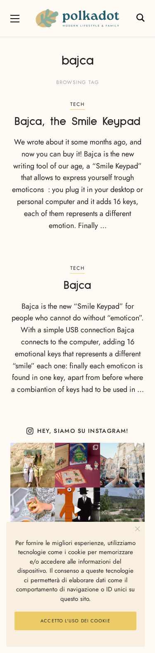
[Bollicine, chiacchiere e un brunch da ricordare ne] (122, 509)
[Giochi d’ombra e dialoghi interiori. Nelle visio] (77, 509)
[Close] (137, 529)
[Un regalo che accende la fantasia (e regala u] (32, 509)
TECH (77, 104)
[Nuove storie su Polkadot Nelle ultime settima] (32, 465)
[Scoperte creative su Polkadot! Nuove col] (122, 465)
